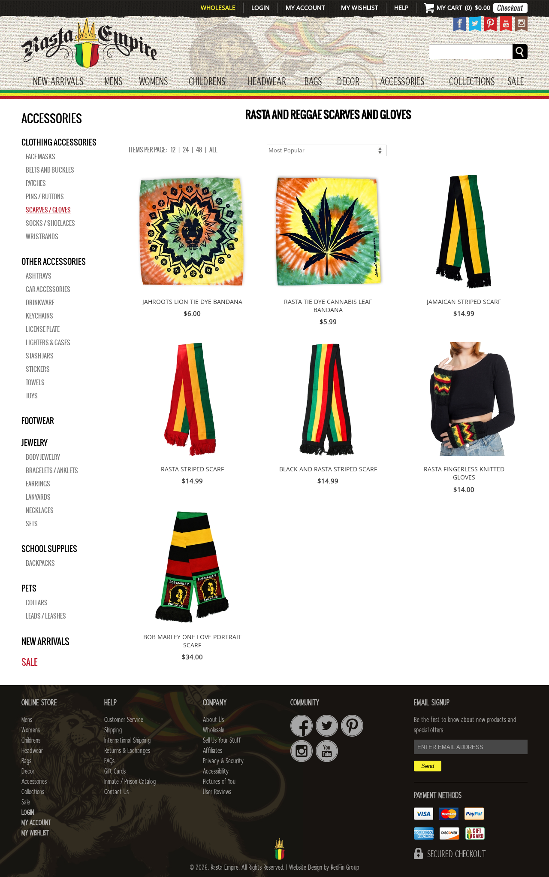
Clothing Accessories (59, 142)
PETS (28, 588)
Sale (515, 82)
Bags (313, 82)
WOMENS (153, 82)
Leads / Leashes (46, 616)
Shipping (113, 730)
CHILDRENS (207, 82)
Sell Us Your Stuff (222, 740)
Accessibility (216, 771)
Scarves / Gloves (48, 210)
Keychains (39, 316)
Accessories (402, 82)
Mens (113, 82)
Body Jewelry (43, 457)
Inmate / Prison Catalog (130, 781)
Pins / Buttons (45, 196)
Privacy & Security (223, 761)
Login (260, 7)
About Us (213, 719)
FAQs (109, 761)
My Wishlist (359, 7)
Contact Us (116, 792)
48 (199, 150)
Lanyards (38, 497)
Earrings (38, 484)
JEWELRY (34, 442)
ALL (213, 150)
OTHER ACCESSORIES (53, 261)
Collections (472, 82)
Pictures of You (219, 781)
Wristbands (42, 236)
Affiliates (212, 750)
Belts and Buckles (50, 170)
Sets (32, 523)
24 (186, 150)
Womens (30, 730)
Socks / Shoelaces (50, 223)
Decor (348, 82)
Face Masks (40, 156)
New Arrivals (58, 82)
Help (401, 7)
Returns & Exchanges (127, 750)
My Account (305, 7)
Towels (35, 382)
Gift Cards (115, 771)
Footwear (37, 421)
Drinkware (40, 302)
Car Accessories (48, 289)
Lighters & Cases (48, 342)
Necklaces (40, 510)
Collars (37, 602)
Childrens (30, 740)
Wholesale (218, 7)
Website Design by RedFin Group (324, 867)
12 (173, 150)
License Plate (43, 329)
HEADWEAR (267, 82)
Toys (32, 396)
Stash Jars (40, 356)
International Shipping (127, 740)
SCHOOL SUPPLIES (49, 548)
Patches (36, 183)
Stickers (38, 369)
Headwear (32, 750)
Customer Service (123, 719)
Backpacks (40, 563)
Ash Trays (38, 276)
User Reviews (217, 792)
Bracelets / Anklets (52, 470)
